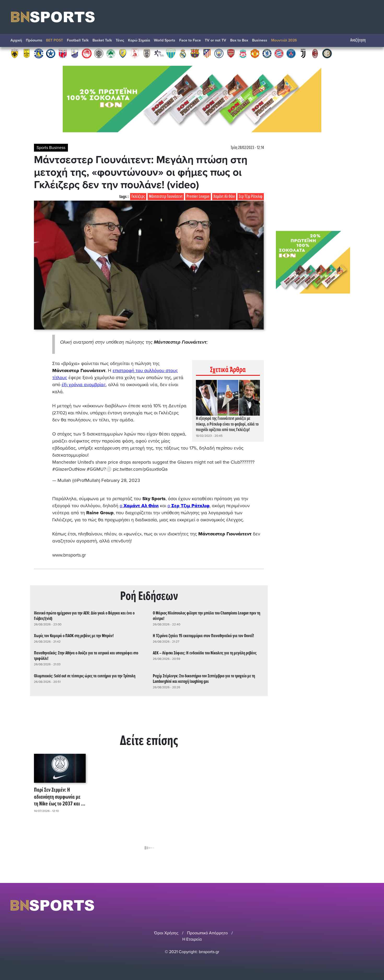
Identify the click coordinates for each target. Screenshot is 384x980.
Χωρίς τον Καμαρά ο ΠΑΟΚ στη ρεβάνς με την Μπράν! (74, 636)
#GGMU (95, 469)
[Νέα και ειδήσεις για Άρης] (27, 53)
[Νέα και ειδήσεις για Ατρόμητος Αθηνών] (51, 53)
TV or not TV (215, 40)
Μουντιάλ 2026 (284, 40)
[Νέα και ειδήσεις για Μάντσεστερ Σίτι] (219, 53)
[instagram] (357, 905)
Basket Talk (102, 40)
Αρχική (16, 40)
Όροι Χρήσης (166, 933)
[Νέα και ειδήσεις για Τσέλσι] (267, 53)
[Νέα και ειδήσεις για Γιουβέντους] (303, 53)
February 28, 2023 (120, 480)
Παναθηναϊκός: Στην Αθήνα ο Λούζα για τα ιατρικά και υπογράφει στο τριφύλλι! (86, 655)
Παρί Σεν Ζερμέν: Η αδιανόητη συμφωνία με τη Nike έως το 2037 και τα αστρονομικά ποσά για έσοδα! (59, 797)
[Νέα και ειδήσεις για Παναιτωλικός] (123, 53)
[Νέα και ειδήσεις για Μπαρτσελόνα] (195, 53)
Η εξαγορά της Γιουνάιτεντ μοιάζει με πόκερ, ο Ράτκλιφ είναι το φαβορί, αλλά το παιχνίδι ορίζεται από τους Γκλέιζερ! (227, 424)
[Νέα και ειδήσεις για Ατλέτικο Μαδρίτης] (207, 53)
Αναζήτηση (358, 40)
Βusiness (259, 40)
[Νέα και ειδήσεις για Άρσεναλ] (231, 53)
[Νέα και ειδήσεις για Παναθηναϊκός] (111, 53)
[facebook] (364, 905)
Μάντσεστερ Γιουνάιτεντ (166, 197)
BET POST (54, 40)
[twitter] (370, 905)
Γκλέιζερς (138, 197)
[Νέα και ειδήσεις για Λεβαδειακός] (171, 53)
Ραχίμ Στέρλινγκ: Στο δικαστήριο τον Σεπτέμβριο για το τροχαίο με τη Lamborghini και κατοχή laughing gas (204, 678)
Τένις (120, 40)
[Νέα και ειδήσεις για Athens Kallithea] (159, 53)
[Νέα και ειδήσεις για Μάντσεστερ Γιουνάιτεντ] (255, 53)
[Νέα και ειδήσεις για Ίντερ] (327, 53)
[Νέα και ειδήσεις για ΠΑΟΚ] (147, 53)
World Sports (164, 40)
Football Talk (78, 40)
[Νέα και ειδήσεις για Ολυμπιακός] (87, 53)
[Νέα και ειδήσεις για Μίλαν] (315, 53)
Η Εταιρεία (192, 939)
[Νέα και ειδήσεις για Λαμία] (75, 53)
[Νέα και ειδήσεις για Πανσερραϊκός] (135, 53)
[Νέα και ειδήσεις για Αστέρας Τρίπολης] (39, 53)
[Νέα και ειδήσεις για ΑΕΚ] (15, 53)
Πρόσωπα (34, 40)
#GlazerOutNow (68, 469)
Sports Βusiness (51, 147)
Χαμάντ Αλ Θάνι (224, 197)
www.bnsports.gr (69, 555)
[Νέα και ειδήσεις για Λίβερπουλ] (243, 53)
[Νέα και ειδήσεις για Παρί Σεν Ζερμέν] (291, 53)
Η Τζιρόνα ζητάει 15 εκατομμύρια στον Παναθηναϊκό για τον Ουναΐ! (203, 636)
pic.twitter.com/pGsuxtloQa (140, 469)
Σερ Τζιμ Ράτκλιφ (251, 197)
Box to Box (239, 40)
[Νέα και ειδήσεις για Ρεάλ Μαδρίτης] (183, 53)
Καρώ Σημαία (139, 40)
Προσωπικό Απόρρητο (207, 933)
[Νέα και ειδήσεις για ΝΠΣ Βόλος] (63, 53)
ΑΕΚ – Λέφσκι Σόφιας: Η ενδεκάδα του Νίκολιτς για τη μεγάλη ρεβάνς (205, 653)
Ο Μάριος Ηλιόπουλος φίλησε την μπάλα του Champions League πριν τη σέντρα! (206, 616)
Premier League (198, 197)
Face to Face (190, 40)
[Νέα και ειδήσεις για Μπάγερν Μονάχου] (279, 53)
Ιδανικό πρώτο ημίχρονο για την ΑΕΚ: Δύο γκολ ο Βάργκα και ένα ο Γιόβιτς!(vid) (84, 616)
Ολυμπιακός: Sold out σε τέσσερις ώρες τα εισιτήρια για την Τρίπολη (84, 676)
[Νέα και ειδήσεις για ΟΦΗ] (99, 53)
